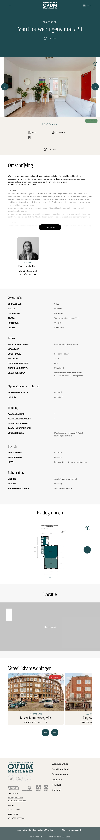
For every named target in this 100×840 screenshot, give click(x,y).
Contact (56, 789)
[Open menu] (10, 5)
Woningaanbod (60, 763)
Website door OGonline (59, 836)
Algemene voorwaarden (72, 830)
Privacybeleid (36, 836)
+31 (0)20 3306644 (28, 274)
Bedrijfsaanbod (60, 769)
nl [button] (88, 5)
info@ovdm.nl (14, 809)
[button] (5, 86)
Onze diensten (60, 774)
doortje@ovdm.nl (28, 271)
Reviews (56, 784)
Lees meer (50, 227)
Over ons (57, 779)
